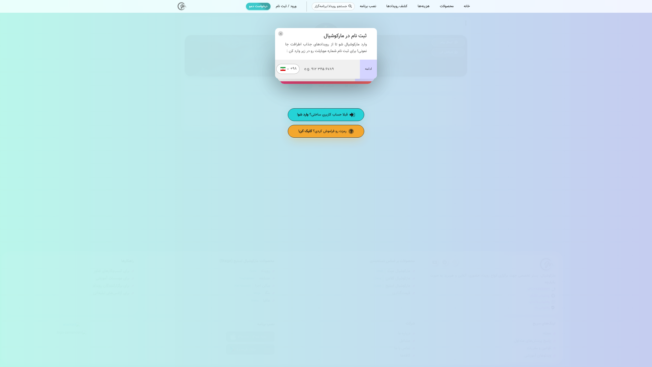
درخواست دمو (258, 6)
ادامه (368, 69)
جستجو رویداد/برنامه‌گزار (331, 6)
